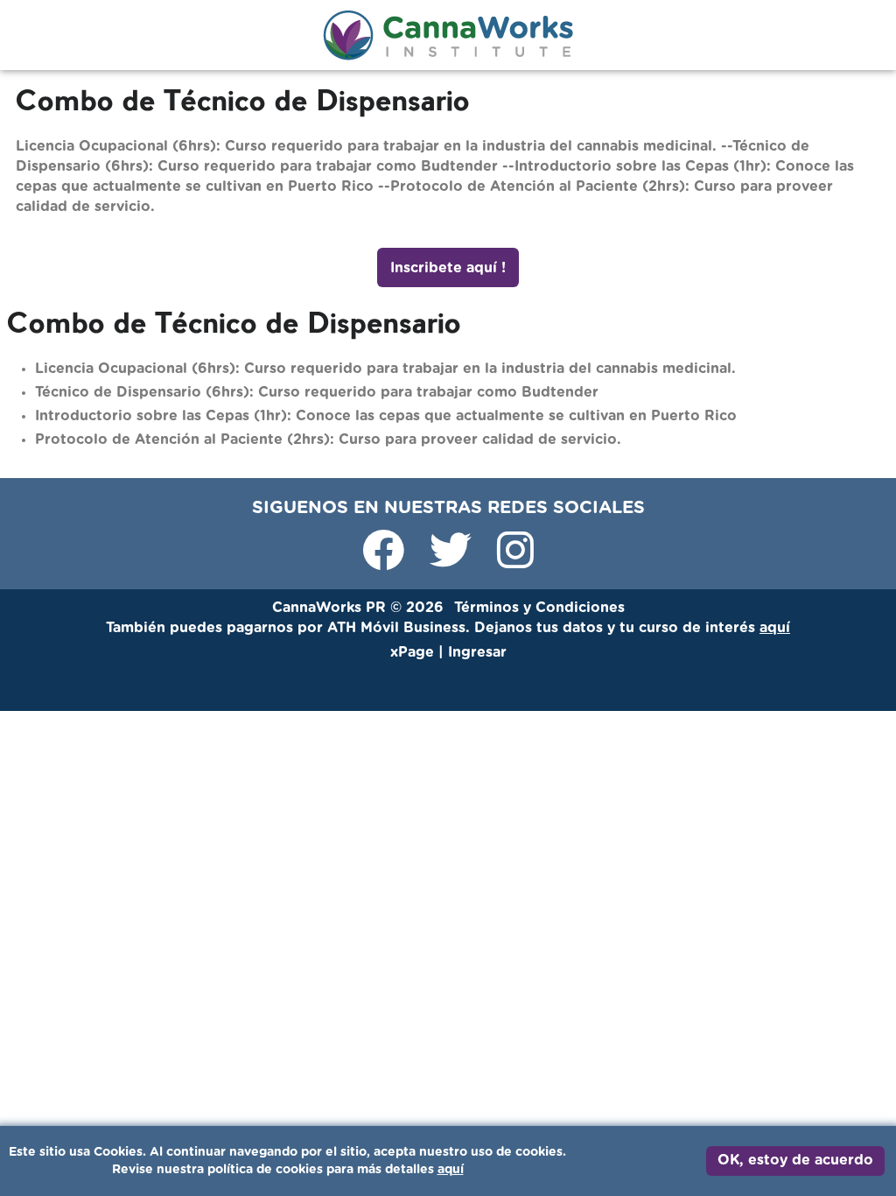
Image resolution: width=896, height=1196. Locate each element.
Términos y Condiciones (539, 608)
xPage (414, 652)
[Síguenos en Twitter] (453, 561)
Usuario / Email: (327, 846)
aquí (451, 1170)
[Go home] (448, 35)
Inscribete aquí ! (448, 268)
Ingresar (448, 1063)
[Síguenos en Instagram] (515, 561)
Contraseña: (317, 925)
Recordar (334, 1005)
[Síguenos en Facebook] (385, 561)
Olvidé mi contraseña (553, 1004)
